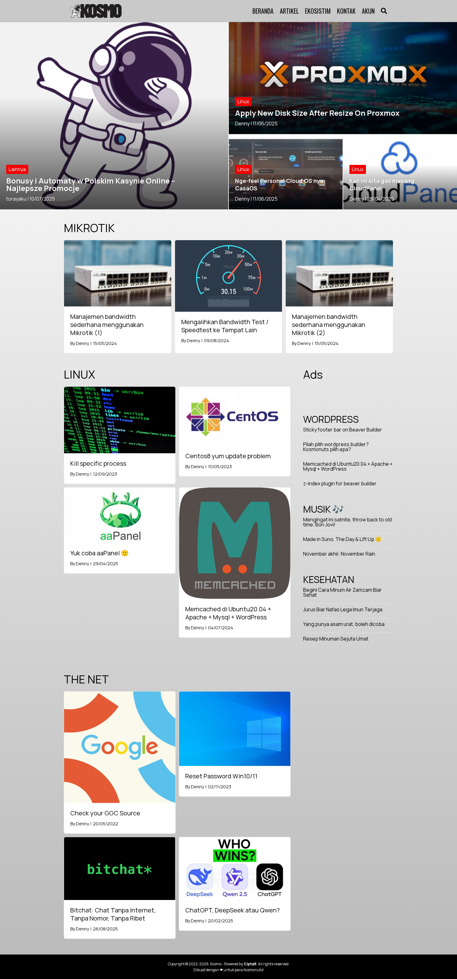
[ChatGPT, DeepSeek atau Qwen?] (234, 868)
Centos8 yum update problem (228, 456)
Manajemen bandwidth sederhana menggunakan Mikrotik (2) (328, 324)
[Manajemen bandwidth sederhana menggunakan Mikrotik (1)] (117, 272)
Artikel (289, 11)
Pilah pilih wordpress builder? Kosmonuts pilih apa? (336, 447)
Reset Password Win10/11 (221, 776)
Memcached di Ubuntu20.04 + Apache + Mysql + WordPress (228, 613)
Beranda (263, 11)
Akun (368, 11)
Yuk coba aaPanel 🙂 (99, 553)
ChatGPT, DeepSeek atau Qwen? (232, 910)
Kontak (346, 11)
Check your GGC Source (105, 813)
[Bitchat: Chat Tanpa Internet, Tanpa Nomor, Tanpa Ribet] (119, 868)
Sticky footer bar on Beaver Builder (342, 429)
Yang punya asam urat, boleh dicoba (344, 624)
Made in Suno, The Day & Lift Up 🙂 (342, 539)
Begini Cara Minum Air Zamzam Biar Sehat (342, 592)
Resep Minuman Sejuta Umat (335, 638)
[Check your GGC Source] (119, 746)
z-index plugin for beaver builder (339, 483)
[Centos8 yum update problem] (234, 415)
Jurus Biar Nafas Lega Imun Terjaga (342, 609)
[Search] (382, 11)
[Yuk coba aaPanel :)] (119, 514)
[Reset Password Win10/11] (234, 728)
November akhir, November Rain (339, 553)
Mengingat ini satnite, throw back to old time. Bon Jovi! (347, 522)
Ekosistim (318, 11)
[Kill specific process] (119, 419)
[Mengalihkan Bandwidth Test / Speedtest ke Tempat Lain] (228, 275)
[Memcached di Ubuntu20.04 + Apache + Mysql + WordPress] (234, 542)
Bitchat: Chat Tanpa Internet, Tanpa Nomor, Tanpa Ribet (113, 914)
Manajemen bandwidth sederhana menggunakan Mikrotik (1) (107, 324)
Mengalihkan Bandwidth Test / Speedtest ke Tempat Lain (225, 326)
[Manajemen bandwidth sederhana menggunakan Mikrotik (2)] (339, 272)
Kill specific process (98, 463)
